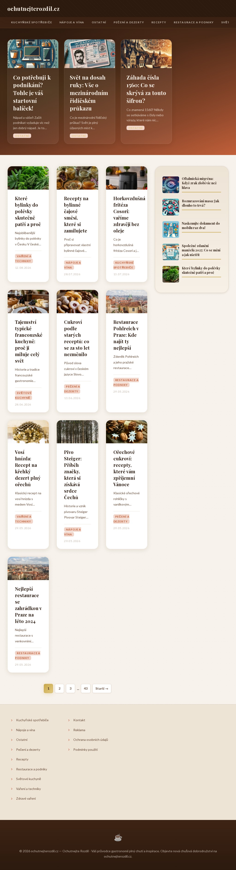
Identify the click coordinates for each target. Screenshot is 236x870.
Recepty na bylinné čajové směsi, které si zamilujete (76, 214)
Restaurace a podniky (194, 22)
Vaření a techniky (23, 258)
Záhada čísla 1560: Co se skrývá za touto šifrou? (146, 89)
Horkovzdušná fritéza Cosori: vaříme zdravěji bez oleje (126, 214)
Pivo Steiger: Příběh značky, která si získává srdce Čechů (73, 474)
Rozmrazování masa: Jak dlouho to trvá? (200, 203)
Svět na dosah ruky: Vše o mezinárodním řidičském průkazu (89, 93)
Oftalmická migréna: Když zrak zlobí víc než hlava (199, 183)
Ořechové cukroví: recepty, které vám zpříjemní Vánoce (124, 468)
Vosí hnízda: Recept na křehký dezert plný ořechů (27, 468)
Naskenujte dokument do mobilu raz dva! (201, 225)
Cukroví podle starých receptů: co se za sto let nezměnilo (77, 338)
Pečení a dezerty (129, 22)
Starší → (101, 688)
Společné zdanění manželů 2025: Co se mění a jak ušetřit (201, 250)
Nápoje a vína (71, 22)
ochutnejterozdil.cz (33, 8)
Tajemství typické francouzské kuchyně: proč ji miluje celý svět (28, 341)
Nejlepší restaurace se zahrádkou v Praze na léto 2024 (28, 605)
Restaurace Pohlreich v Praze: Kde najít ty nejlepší (126, 335)
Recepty (158, 22)
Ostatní (99, 22)
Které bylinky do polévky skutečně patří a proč (28, 211)
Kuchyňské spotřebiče (31, 22)
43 (86, 688)
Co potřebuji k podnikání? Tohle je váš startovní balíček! (32, 93)
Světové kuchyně (23, 395)
